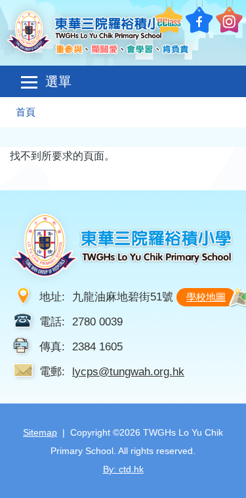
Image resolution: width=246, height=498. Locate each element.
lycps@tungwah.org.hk (128, 371)
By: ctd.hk (123, 469)
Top (245, 475)
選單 (58, 81)
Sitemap (40, 432)
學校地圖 (206, 296)
